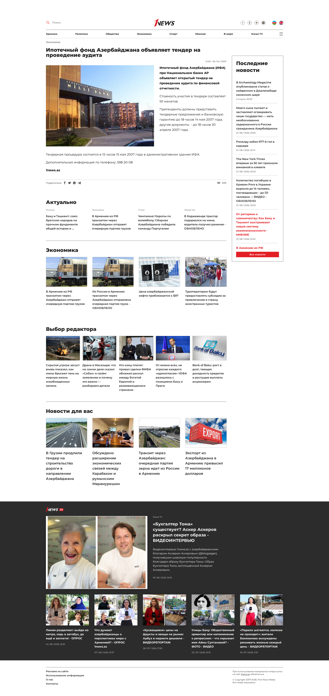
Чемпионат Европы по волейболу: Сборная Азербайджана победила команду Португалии (156, 222)
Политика (81, 34)
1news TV (257, 34)
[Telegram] (79, 183)
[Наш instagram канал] (263, 23)
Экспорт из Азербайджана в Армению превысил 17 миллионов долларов (204, 463)
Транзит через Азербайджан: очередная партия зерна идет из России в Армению (159, 463)
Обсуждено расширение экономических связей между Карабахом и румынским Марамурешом (106, 468)
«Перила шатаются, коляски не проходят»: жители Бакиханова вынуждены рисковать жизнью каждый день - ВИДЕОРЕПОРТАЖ (261, 638)
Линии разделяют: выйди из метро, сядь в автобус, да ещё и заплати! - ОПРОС (67, 634)
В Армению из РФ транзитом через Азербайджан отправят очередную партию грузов (111, 222)
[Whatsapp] (74, 183)
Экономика (144, 34)
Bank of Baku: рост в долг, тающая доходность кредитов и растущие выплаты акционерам (208, 373)
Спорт (173, 34)
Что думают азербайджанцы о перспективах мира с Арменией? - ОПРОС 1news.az (110, 638)
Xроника (51, 34)
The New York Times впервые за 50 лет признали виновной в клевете (257, 163)
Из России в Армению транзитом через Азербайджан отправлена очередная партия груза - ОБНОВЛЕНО (111, 300)
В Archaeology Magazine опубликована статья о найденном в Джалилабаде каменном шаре (256, 88)
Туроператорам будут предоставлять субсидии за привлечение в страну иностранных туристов (205, 298)
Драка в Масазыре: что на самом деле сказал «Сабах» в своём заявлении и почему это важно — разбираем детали (99, 375)
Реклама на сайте (57, 671)
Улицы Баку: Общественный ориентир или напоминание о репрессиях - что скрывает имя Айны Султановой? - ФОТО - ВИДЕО (213, 638)
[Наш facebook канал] (250, 23)
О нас (49, 679)
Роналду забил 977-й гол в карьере (255, 143)
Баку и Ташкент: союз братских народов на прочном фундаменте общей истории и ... (62, 222)
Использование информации (65, 675)
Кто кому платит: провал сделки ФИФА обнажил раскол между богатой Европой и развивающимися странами (135, 378)
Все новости (257, 254)
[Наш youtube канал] (243, 23)
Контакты (52, 683)
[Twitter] (69, 183)
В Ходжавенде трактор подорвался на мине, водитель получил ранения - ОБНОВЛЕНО (205, 222)
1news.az (245, 674)
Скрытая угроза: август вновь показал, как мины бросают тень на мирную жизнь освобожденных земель (63, 375)
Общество (112, 34)
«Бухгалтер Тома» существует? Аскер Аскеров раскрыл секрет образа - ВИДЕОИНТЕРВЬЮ (184, 532)
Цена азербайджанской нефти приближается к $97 (158, 293)
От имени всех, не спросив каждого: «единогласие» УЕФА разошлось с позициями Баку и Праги (171, 375)
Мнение (200, 34)
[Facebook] (64, 183)
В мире (228, 34)
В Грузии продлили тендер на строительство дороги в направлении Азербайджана (64, 466)
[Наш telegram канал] (256, 23)
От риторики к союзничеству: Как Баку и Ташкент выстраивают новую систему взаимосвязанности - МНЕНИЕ (255, 224)
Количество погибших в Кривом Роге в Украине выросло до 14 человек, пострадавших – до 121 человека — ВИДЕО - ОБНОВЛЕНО (253, 191)
